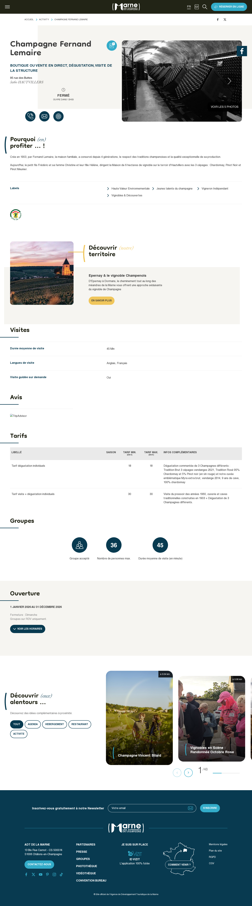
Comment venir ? (179, 864)
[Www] (58, 116)
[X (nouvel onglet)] (33, 874)
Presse (81, 851)
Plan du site (215, 850)
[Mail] (44, 116)
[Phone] (30, 116)
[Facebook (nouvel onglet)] (26, 874)
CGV (211, 863)
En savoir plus (101, 300)
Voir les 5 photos (224, 106)
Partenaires (85, 844)
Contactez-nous (39, 864)
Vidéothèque (86, 873)
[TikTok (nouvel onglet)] (61, 874)
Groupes (83, 859)
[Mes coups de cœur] (197, 6)
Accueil (29, 19)
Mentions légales (218, 844)
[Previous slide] (134, 81)
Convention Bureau (91, 880)
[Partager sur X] (224, 19)
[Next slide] (229, 81)
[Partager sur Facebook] (217, 19)
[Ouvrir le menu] (7, 6)
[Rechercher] (204, 6)
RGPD (212, 857)
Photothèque (86, 866)
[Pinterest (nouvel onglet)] (47, 874)
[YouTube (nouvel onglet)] (40, 874)
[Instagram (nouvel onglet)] (54, 874)
